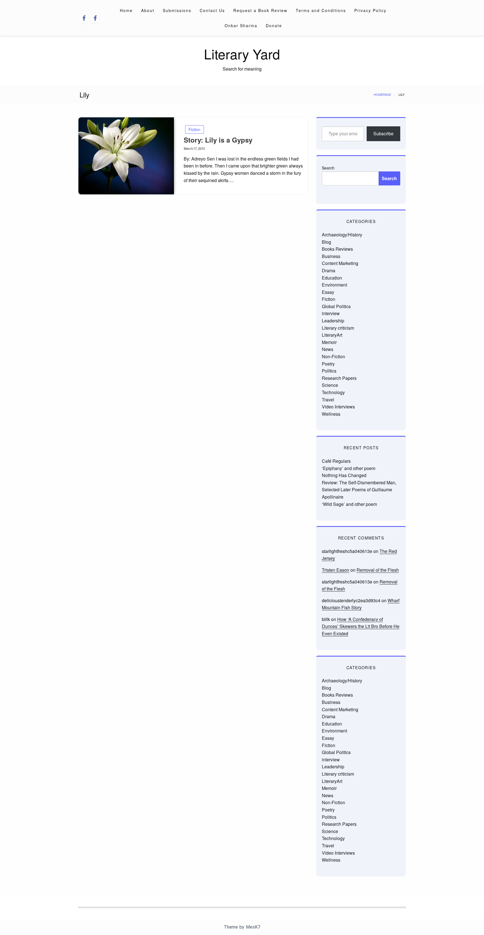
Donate (274, 25)
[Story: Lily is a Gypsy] (126, 155)
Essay (328, 292)
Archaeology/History (342, 234)
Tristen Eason (335, 570)
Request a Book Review (260, 10)
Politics (329, 371)
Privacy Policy (370, 10)
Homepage (382, 94)
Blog (326, 242)
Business (331, 256)
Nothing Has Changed (344, 475)
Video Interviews (338, 406)
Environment (334, 285)
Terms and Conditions (321, 10)
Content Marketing (340, 263)
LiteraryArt (332, 335)
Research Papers (339, 378)
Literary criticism (338, 328)
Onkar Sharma (241, 25)
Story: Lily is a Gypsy (218, 140)
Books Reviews (337, 249)
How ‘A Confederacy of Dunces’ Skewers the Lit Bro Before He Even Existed (360, 626)
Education (332, 278)
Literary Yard (242, 53)
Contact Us (212, 10)
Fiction (194, 129)
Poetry (328, 363)
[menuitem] (126, 10)
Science (330, 385)
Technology (333, 392)
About (147, 10)
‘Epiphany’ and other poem (348, 468)
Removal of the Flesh (378, 570)
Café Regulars (336, 461)
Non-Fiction (333, 356)
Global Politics (336, 306)
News (327, 349)
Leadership (333, 320)
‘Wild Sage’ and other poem (349, 504)
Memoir (329, 342)
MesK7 (253, 927)
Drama (328, 270)
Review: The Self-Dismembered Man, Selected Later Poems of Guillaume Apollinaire (359, 489)
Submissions (177, 10)
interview (331, 313)
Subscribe (383, 133)
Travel (328, 399)
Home (126, 10)
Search (328, 168)
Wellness (331, 414)
